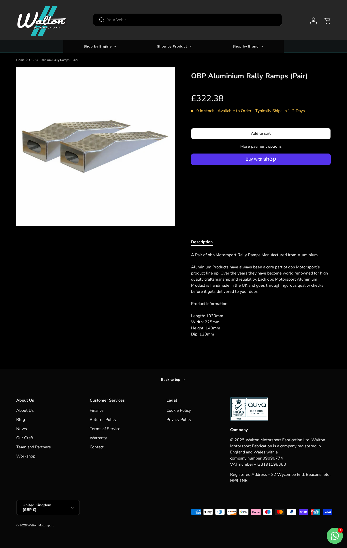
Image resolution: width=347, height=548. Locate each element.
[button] (327, 20)
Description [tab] (202, 242)
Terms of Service (105, 429)
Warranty (98, 438)
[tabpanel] (261, 294)
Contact (97, 447)
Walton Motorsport (40, 525)
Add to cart (261, 133)
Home (20, 60)
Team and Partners (33, 447)
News (21, 429)
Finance (97, 410)
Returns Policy (103, 419)
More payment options (261, 146)
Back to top (171, 379)
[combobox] (187, 20)
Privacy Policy (178, 419)
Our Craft (24, 438)
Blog (20, 419)
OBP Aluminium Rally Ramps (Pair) (53, 60)
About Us (25, 410)
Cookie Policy (178, 410)
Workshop (25, 456)
